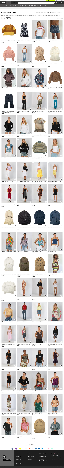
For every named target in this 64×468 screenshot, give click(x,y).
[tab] (3, 5)
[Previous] (33, 12)
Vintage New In (37, 12)
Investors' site (29, 457)
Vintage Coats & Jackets (45, 12)
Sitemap (17, 460)
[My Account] (56, 2)
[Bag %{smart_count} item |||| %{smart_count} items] (61, 2)
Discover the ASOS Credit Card (43, 460)
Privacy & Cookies (54, 466)
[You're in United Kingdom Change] (61, 0)
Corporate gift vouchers (42, 456)
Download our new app (50, 0)
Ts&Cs (58, 466)
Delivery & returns (18, 456)
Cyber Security (30, 459)
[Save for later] (15, 38)
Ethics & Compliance (19, 463)
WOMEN (8, 2)
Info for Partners (41, 459)
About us (29, 453)
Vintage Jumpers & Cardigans (55, 12)
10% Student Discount (19, 459)
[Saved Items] (59, 2)
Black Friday (41, 457)
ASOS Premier (18, 457)
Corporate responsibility (31, 456)
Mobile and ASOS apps (42, 453)
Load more (32, 444)
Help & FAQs (57, 0)
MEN (13, 2)
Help (16, 453)
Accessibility (61, 466)
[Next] (61, 12)
